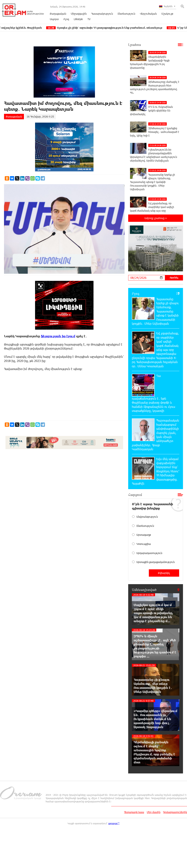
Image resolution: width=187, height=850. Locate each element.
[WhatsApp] (32, 178)
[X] (17, 178)
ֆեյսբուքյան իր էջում (58, 336)
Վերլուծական (148, 13)
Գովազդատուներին (175, 812)
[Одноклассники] (7, 178)
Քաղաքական (58, 13)
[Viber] (27, 178)
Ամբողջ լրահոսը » (155, 218)
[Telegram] (43, 178)
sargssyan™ (114, 823)
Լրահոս (134, 44)
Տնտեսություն (126, 13)
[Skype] (37, 178)
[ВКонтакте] (12, 178)
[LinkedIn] (22, 178)
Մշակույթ (167, 13)
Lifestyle (78, 19)
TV (88, 19)
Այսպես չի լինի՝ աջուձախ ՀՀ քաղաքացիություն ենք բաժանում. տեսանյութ (75, 27)
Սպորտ (54, 19)
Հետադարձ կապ (134, 812)
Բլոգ (66, 19)
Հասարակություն (102, 13)
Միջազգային (79, 13)
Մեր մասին (153, 812)
